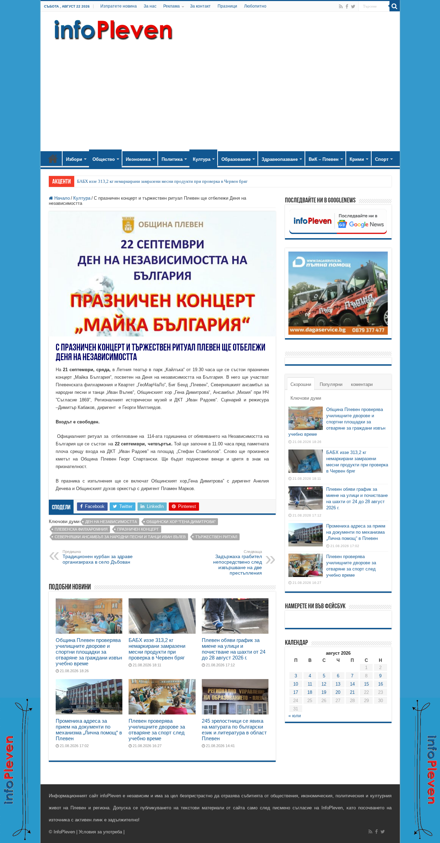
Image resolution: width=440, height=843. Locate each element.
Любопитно (255, 6)
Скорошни (300, 384)
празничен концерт (138, 529)
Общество (103, 159)
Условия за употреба (100, 831)
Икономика (138, 159)
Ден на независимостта (111, 522)
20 (338, 692)
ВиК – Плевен (324, 159)
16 (380, 684)
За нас (150, 6)
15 (366, 684)
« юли (294, 715)
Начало (53, 158)
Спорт (381, 159)
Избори (74, 159)
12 (323, 684)
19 (323, 692)
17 (295, 692)
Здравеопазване (280, 159)
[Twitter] (353, 6)
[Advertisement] (220, 93)
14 (352, 684)
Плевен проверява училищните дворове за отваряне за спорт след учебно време (157, 729)
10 (295, 684)
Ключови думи (305, 398)
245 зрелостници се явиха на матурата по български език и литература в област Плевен (234, 729)
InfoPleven (64, 831)
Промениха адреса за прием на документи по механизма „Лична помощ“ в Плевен (89, 729)
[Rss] (340, 6)
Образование (236, 159)
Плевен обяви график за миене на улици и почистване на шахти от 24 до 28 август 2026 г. (233, 649)
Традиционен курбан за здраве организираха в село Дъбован (98, 557)
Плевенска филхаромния (81, 529)
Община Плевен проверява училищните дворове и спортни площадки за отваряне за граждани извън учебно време (89, 651)
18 (309, 692)
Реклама (171, 6)
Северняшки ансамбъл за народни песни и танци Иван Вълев (120, 537)
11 (310, 684)
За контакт (200, 6)
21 (352, 692)
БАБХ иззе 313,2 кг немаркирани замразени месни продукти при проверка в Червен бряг (162, 181)
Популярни (331, 384)
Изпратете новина (118, 6)
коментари (362, 384)
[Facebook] (347, 6)
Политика (172, 159)
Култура (201, 159)
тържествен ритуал (216, 537)
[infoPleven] (112, 28)
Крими (357, 159)
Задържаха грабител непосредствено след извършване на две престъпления (237, 563)
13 (338, 684)
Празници (227, 6)
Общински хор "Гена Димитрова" (181, 522)
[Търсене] (394, 6)
